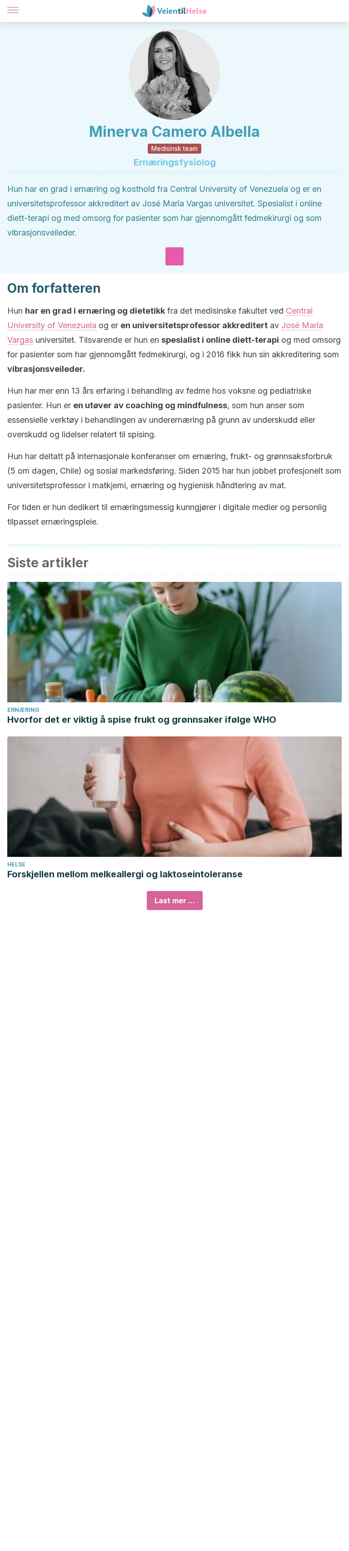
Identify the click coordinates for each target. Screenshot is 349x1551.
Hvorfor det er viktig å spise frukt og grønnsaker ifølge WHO (141, 719)
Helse (16, 864)
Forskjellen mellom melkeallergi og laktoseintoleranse (125, 874)
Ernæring (23, 709)
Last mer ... (175, 900)
